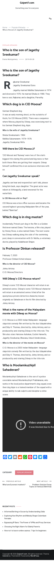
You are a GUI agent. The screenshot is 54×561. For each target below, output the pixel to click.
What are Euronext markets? (14, 483)
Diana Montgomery (10, 59)
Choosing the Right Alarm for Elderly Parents (22, 527)
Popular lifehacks (10, 45)
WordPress (34, 556)
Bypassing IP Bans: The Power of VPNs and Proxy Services (27, 523)
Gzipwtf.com (27, 3)
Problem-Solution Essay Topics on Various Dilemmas (40, 484)
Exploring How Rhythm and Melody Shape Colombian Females (25, 517)
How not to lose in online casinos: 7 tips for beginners (25, 531)
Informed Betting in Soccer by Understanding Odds (24, 512)
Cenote (5, 556)
